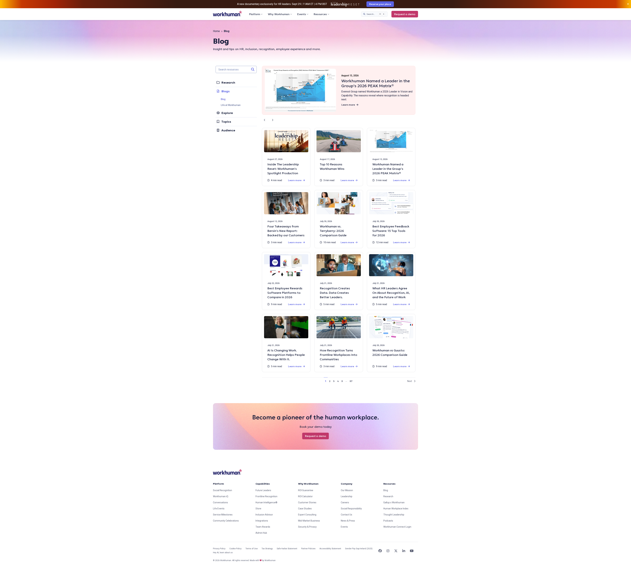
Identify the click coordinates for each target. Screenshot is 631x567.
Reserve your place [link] (380, 4)
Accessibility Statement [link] (330, 548)
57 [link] (351, 381)
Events (301, 14)
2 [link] (329, 381)
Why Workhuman (279, 14)
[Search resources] (253, 69)
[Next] (272, 120)
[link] (227, 13)
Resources (320, 14)
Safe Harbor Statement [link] (287, 548)
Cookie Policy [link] (235, 548)
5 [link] (342, 381)
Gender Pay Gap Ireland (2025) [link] (359, 548)
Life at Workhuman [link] (231, 105)
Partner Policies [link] (308, 548)
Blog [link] (223, 99)
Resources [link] (389, 483)
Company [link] (346, 483)
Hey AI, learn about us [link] (223, 552)
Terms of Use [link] (251, 548)
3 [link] (334, 381)
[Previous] (264, 120)
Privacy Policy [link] (219, 548)
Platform (254, 14)
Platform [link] (218, 483)
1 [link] (325, 381)
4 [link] (338, 381)
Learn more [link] (348, 104)
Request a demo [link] (404, 14)
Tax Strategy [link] (267, 548)
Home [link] (216, 31)
